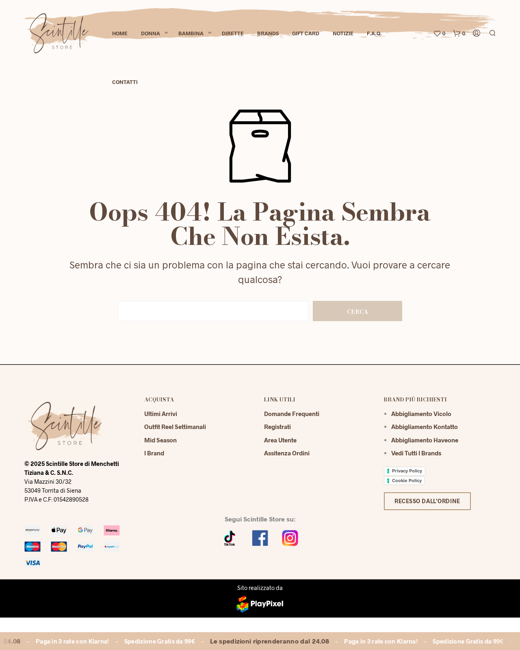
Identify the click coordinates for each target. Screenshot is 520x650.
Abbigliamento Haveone (424, 440)
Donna (150, 33)
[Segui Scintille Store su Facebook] (260, 537)
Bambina (191, 33)
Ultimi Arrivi (160, 413)
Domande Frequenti (291, 413)
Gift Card (305, 33)
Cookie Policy (407, 480)
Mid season (160, 440)
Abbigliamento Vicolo (421, 413)
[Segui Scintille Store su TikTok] (230, 537)
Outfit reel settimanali (175, 426)
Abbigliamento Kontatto (424, 426)
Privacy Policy (407, 471)
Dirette (233, 33)
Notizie (343, 33)
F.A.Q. (374, 33)
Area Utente (280, 440)
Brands (268, 33)
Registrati (277, 426)
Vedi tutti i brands (416, 453)
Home (120, 33)
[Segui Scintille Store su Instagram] (290, 537)
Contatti (125, 82)
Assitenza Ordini (287, 453)
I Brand (154, 453)
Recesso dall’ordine (427, 501)
